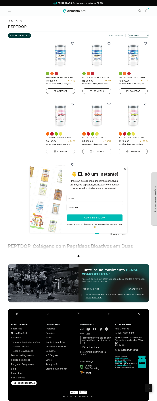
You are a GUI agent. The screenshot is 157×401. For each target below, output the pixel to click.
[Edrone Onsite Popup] (78, 200)
